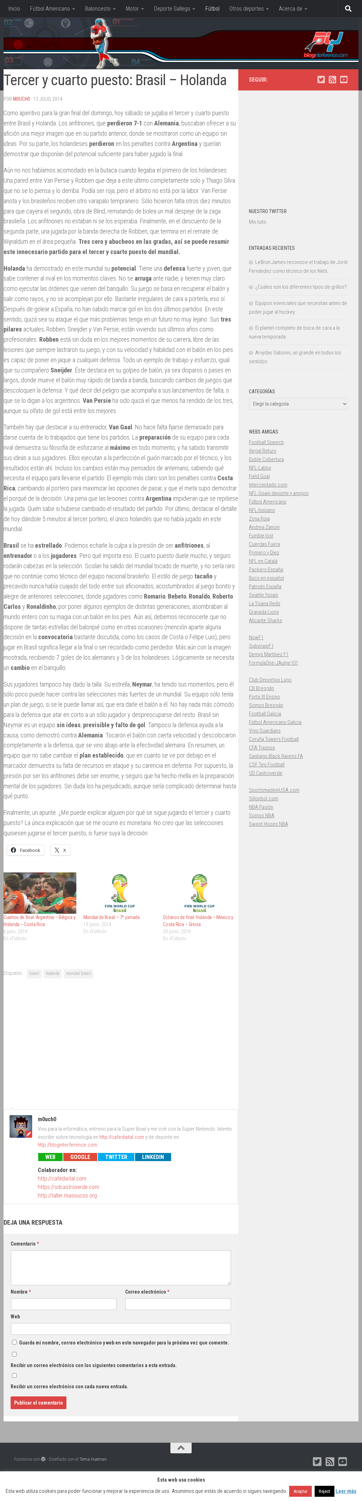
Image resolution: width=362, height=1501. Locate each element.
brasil (34, 973)
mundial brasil (78, 973)
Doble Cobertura (266, 459)
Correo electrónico (147, 1292)
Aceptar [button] (300, 1491)
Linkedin (153, 1157)
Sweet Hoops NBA (268, 824)
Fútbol (212, 8)
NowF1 (256, 637)
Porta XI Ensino (264, 697)
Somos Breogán (266, 705)
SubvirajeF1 (261, 646)
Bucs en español (266, 578)
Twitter (116, 1157)
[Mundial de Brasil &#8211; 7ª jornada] (119, 893)
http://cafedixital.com (121, 1137)
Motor (132, 8)
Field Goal (259, 476)
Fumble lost (261, 535)
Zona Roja (259, 519)
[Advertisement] (121, 1042)
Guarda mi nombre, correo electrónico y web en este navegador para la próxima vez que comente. (124, 1343)
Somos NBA (261, 815)
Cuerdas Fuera (264, 544)
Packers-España (266, 569)
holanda (52, 973)
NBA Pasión (261, 807)
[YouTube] (343, 79)
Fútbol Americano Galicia (275, 722)
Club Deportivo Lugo (270, 680)
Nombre (21, 1292)
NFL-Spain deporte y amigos (279, 493)
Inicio (14, 8)
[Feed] (332, 79)
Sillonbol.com (263, 798)
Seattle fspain (263, 595)
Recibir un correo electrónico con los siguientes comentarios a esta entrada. (94, 1365)
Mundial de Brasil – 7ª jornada (111, 917)
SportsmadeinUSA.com (274, 790)
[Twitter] (321, 79)
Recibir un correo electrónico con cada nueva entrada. (69, 1386)
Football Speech (266, 442)
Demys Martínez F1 (268, 654)
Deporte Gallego (172, 8)
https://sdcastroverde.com (68, 1187)
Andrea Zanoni (264, 527)
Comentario (25, 1244)
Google (80, 1157)
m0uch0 (21, 99)
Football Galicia (265, 714)
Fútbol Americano (50, 8)
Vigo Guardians (265, 731)
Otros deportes (246, 8)
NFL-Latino (260, 468)
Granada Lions (264, 612)
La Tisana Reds (264, 603)
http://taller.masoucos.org (67, 1195)
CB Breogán (261, 688)
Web (50, 1157)
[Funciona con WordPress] (43, 1459)
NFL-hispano (262, 510)
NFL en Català (263, 561)
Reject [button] (324, 1491)
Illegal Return (262, 451)
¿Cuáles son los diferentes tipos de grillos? (301, 287)
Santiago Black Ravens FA (276, 756)
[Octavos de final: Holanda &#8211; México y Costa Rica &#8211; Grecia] (199, 893)
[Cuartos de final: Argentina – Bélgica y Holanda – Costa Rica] (40, 893)
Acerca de (290, 8)
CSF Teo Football (267, 764)
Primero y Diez (264, 552)
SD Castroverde (265, 773)
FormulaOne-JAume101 (273, 663)
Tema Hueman (93, 1459)
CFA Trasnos (262, 747)
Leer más (345, 1491)
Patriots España (265, 586)
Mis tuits (257, 222)
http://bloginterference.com (67, 1145)
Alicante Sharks (265, 620)
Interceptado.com (268, 485)
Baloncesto (98, 8)
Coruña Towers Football (274, 739)
